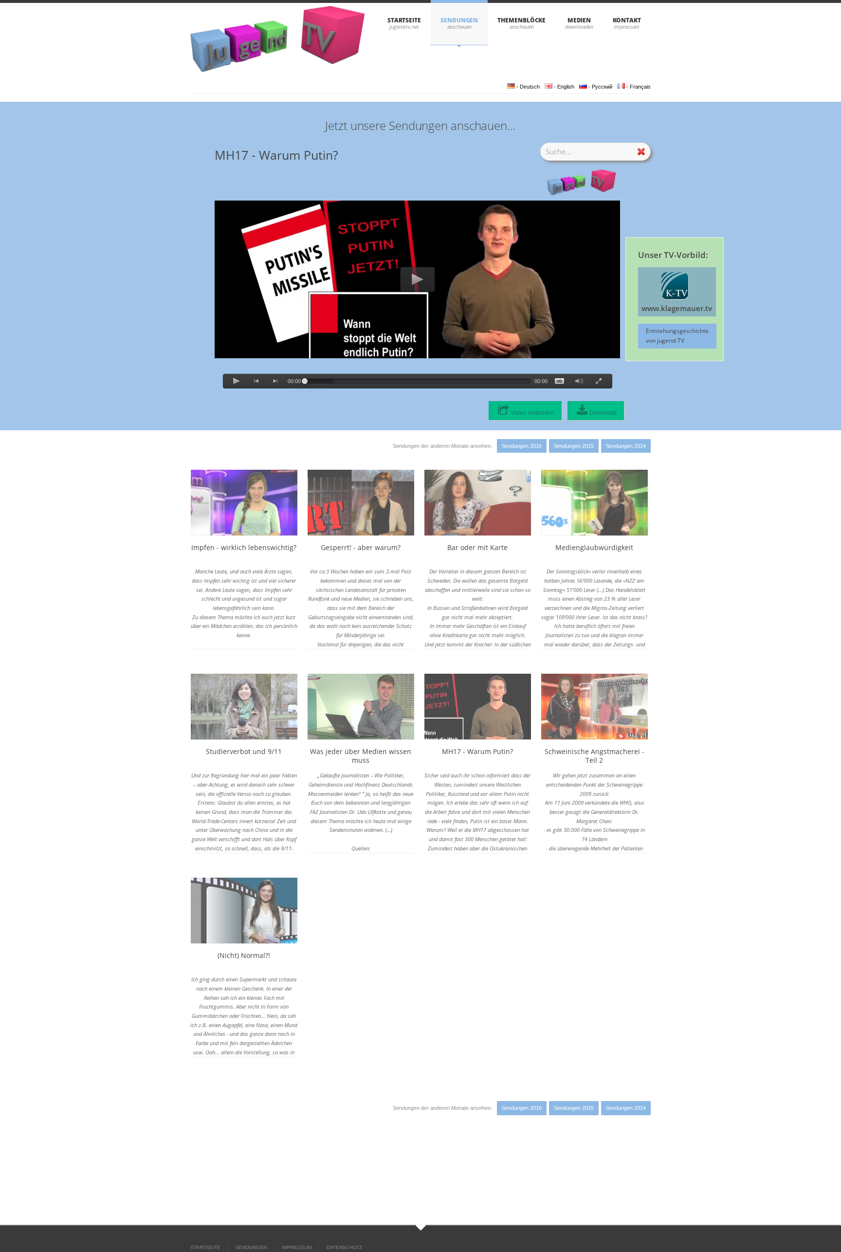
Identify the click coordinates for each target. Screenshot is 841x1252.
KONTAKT (627, 20)
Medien (579, 20)
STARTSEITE (404, 20)
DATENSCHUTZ (344, 1247)
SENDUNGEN (459, 20)
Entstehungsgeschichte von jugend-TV (677, 336)
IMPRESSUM (296, 1247)
